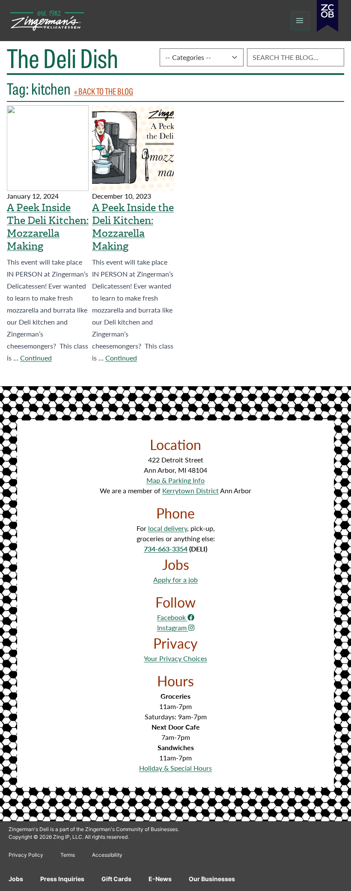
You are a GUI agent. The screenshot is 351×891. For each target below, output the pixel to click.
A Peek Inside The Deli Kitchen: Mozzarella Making (48, 227)
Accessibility (107, 855)
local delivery (167, 528)
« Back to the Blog (103, 91)
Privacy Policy (26, 855)
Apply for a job (175, 579)
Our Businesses (212, 878)
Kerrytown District (190, 490)
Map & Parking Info (175, 480)
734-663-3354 (165, 549)
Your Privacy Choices (175, 658)
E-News (160, 878)
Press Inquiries (62, 878)
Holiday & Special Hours (175, 768)
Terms (67, 855)
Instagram (172, 627)
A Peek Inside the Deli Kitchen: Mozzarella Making (133, 227)
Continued (36, 358)
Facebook (172, 617)
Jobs (16, 878)
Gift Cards (116, 878)
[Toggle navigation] (300, 20)
